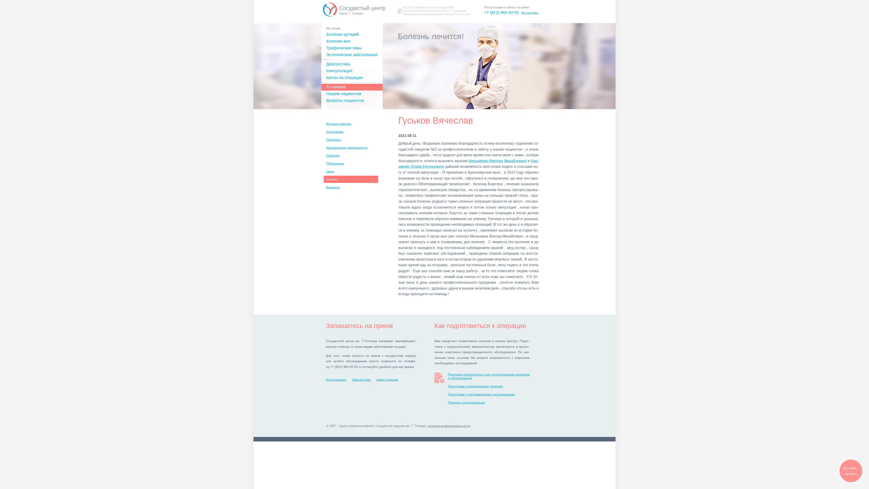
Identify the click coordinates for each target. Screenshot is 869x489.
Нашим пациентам (343, 93)
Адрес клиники (387, 379)
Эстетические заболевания (352, 55)
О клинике (336, 87)
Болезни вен (338, 41)
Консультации (336, 379)
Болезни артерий (342, 34)
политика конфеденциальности (448, 426)
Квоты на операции (344, 77)
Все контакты (530, 12)
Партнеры (333, 139)
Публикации (335, 163)
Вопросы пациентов (345, 100)
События (332, 155)
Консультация (339, 71)
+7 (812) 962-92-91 (501, 12)
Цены (330, 171)
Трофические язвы (344, 48)
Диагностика (338, 64)
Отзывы (331, 179)
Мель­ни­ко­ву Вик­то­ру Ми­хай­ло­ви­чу (497, 161)
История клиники (338, 124)
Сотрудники (335, 132)
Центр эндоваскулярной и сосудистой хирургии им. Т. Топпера (382, 426)
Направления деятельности (347, 147)
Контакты (333, 187)
